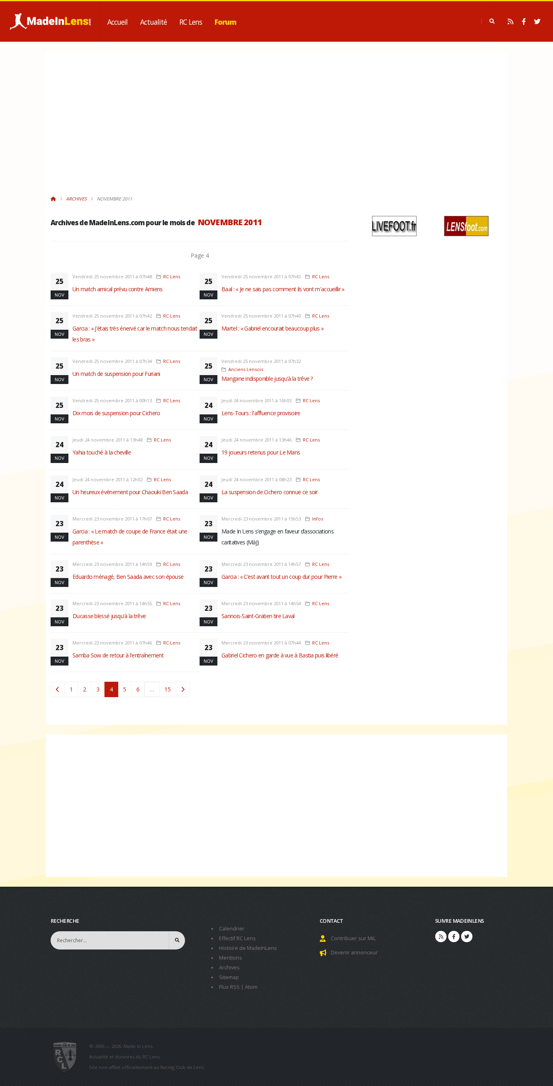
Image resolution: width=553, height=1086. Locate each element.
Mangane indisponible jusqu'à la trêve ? (267, 378)
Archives (76, 199)
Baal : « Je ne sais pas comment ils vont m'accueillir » (283, 289)
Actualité (153, 22)
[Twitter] (537, 21)
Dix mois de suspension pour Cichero (116, 413)
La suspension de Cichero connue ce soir (269, 492)
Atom (251, 987)
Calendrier (232, 928)
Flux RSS (229, 987)
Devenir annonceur (354, 952)
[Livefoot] (394, 225)
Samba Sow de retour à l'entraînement (118, 655)
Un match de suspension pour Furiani (116, 374)
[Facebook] (524, 21)
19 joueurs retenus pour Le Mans (260, 452)
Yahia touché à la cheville (101, 452)
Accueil (117, 22)
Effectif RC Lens (237, 938)
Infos (317, 519)
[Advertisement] (200, 127)
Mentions (230, 957)
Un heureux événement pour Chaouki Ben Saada (130, 492)
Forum (225, 22)
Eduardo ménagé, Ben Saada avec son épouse (127, 576)
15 (167, 689)
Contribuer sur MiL (353, 938)
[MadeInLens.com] (68, 1057)
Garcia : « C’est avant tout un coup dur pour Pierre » (281, 576)
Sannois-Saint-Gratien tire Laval (258, 616)
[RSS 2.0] (510, 21)
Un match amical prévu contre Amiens (117, 289)
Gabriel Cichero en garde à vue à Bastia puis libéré (279, 655)
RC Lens (190, 22)
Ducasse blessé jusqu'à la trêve (109, 616)
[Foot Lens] (466, 225)
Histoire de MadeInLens (248, 948)
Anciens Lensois (245, 369)
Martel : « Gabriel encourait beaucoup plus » (272, 328)
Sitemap (229, 977)
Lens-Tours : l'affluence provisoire (260, 413)
